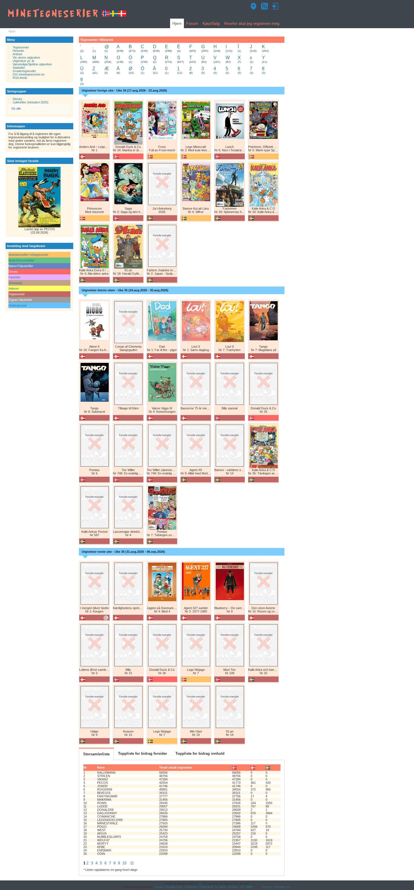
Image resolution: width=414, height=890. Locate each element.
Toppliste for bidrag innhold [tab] (199, 753)
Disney (17, 99)
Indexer (13, 288)
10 (124, 863)
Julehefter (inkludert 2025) (30, 102)
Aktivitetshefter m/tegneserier (28, 254)
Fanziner (14, 277)
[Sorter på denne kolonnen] (234, 767)
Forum (192, 23)
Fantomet (191, 887)
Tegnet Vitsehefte (20, 299)
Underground (17, 305)
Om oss (267, 887)
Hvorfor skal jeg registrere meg (251, 23)
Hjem (177, 23)
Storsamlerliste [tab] (96, 754)
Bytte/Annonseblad (21, 260)
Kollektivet (206, 887)
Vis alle (16, 108)
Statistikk (19, 67)
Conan (159, 887)
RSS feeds (20, 77)
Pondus (233, 887)
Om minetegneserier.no (28, 74)
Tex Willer (246, 887)
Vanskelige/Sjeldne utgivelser (32, 64)
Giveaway (15, 283)
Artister (18, 54)
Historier (18, 50)
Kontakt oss (282, 887)
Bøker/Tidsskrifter (20, 266)
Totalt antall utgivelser (175, 767)
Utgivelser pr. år (23, 61)
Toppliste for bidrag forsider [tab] (142, 753)
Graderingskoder (24, 71)
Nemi (222, 887)
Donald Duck (174, 887)
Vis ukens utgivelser (26, 57)
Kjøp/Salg (211, 23)
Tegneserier (21, 47)
